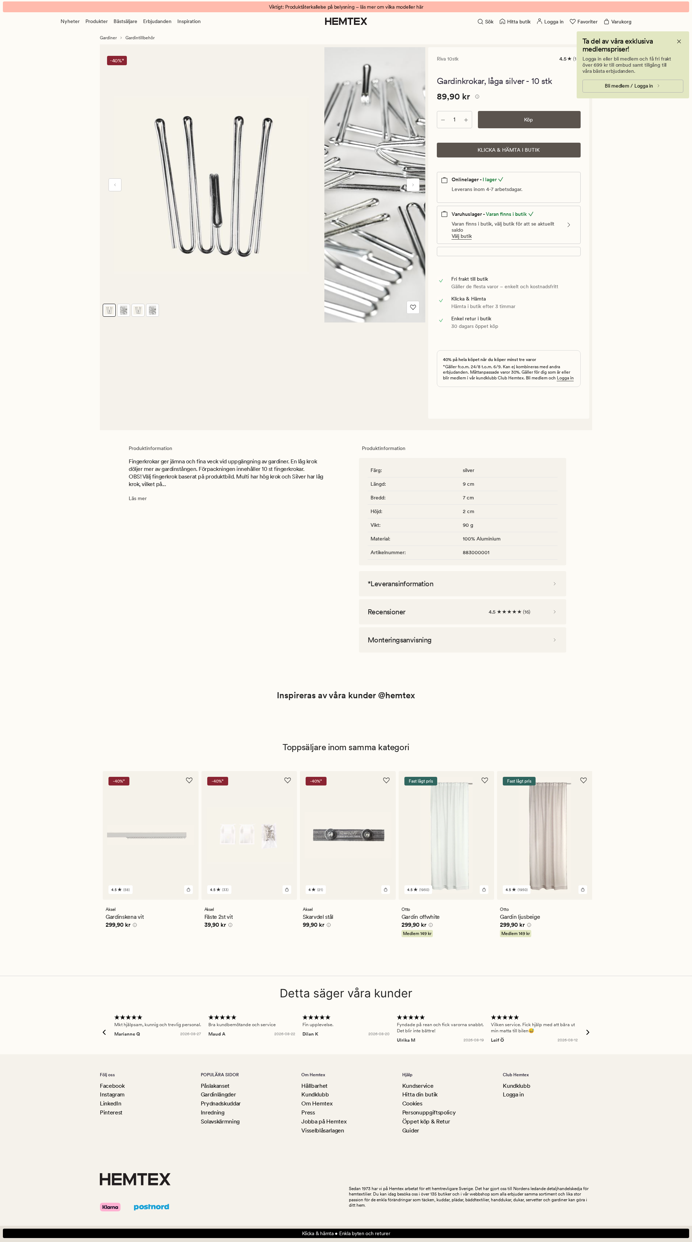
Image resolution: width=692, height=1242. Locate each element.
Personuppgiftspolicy (429, 1112)
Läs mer (138, 498)
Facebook (112, 1085)
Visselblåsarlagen (322, 1130)
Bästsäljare (125, 21)
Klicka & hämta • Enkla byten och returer (346, 1233)
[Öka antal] (466, 119)
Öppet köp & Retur (426, 1121)
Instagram (112, 1094)
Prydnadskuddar (221, 1103)
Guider (410, 1130)
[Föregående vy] (114, 184)
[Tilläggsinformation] (476, 97)
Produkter (96, 21)
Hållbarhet (314, 1085)
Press (308, 1112)
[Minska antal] (443, 119)
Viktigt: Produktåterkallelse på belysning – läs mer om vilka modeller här (346, 6)
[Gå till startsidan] (346, 21)
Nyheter (70, 21)
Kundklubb (315, 1094)
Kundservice (417, 1085)
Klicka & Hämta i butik (509, 150)
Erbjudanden (157, 21)
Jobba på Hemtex (323, 1121)
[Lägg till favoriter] (413, 307)
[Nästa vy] (413, 184)
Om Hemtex (316, 1103)
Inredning (213, 1112)
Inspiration (189, 21)
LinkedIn (110, 1103)
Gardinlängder (218, 1094)
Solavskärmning (220, 1121)
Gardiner (108, 37)
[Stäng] (679, 41)
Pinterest (111, 1112)
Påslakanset (215, 1085)
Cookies (412, 1103)
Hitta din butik (420, 1094)
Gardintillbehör (140, 37)
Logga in (565, 377)
